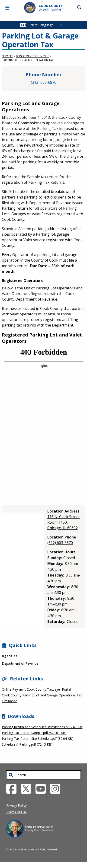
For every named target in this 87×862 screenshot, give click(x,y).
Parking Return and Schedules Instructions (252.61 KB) (42, 727)
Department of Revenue (32, 56)
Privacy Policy (16, 805)
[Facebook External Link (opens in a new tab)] (13, 788)
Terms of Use (16, 812)
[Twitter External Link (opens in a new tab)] (28, 788)
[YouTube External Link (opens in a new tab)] (42, 788)
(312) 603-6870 (43, 82)
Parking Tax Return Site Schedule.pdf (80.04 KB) (37, 738)
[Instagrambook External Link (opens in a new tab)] (57, 788)
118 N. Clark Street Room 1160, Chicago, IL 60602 (63, 522)
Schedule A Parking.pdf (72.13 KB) (27, 744)
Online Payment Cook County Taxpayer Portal (36, 689)
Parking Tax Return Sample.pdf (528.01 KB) (34, 733)
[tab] (23, 508)
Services (7, 56)
